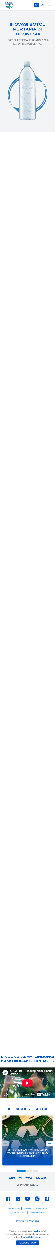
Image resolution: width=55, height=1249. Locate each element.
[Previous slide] (5, 1143)
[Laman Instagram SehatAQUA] (37, 1198)
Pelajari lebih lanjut (31, 1237)
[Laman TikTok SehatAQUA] (47, 1198)
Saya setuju (27, 1243)
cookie (37, 1230)
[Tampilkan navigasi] (49, 5)
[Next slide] (49, 1143)
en (42, 5)
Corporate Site (13, 1208)
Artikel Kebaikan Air (27, 1178)
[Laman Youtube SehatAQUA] (27, 1198)
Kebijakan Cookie (38, 1212)
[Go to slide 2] (29, 1171)
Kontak (27, 1208)
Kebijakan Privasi (17, 1212)
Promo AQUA (41, 1208)
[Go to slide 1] (21, 1171)
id (36, 5)
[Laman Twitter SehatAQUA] (17, 1198)
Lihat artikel (26, 1185)
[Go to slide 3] (35, 1171)
